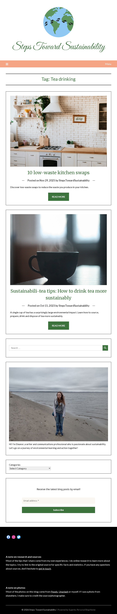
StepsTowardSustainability (74, 180)
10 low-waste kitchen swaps (58, 172)
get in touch (45, 568)
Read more (58, 196)
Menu (108, 63)
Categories (14, 464)
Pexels (54, 591)
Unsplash (63, 591)
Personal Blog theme (86, 609)
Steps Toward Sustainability (58, 47)
